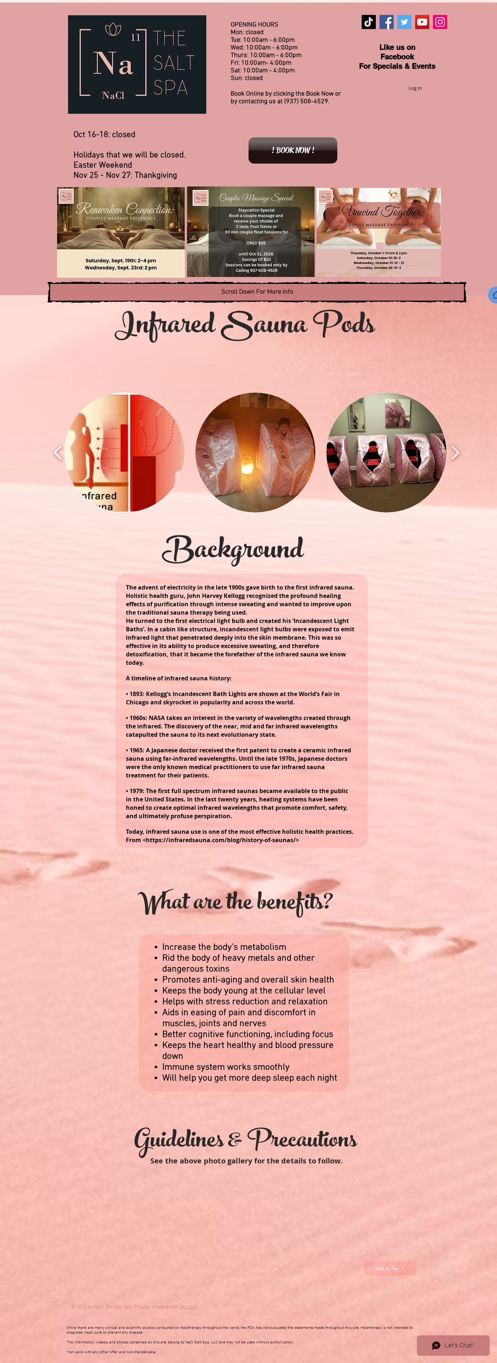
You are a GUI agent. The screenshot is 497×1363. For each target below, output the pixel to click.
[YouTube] (422, 22)
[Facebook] (386, 22)
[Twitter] (404, 22)
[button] (124, 452)
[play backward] (58, 452)
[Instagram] (440, 22)
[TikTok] (369, 22)
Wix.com (188, 1307)
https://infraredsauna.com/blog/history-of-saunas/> (222, 840)
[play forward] (455, 452)
